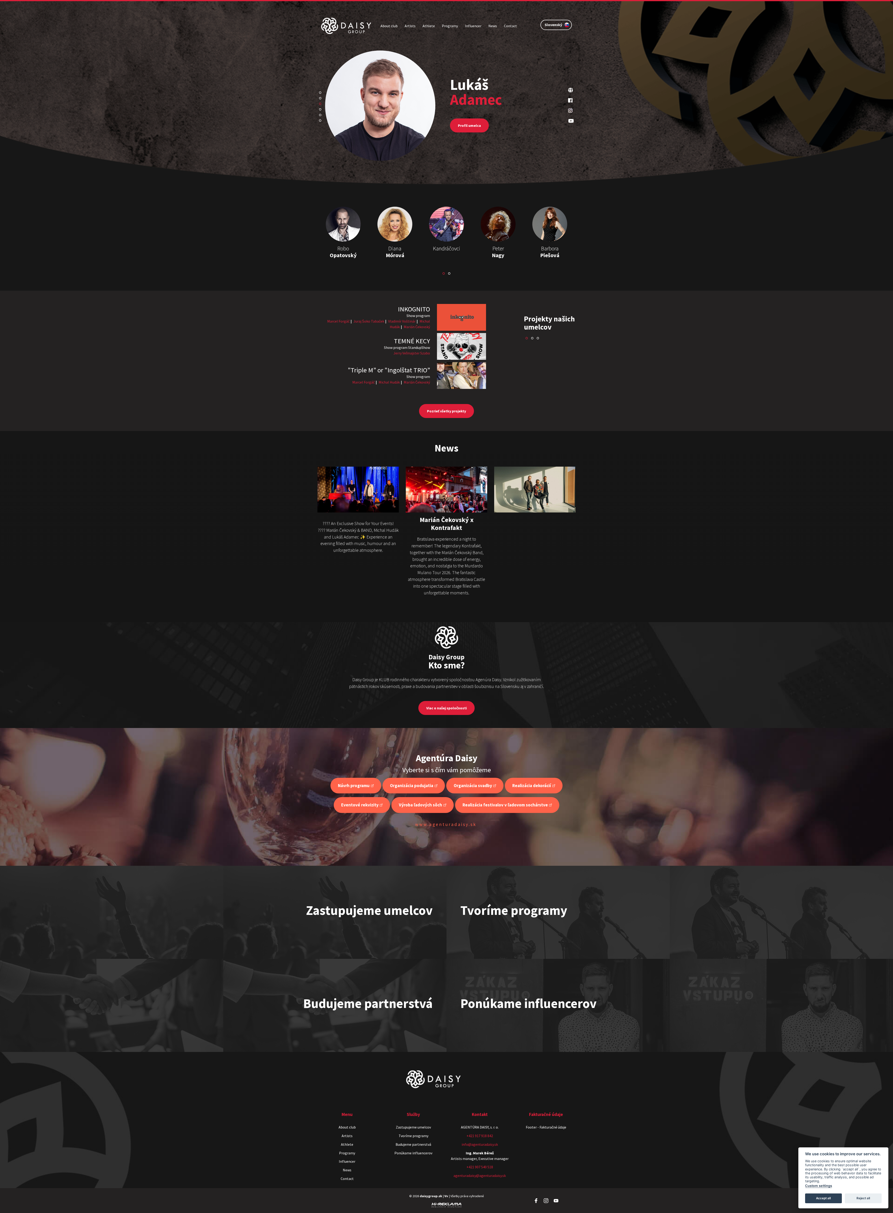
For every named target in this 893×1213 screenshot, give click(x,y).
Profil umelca (469, 131)
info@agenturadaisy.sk (480, 1144)
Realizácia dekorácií (531, 785)
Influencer (473, 26)
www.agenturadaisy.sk (445, 824)
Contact (510, 26)
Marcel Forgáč (338, 321)
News (492, 26)
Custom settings (818, 1186)
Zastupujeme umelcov (413, 1127)
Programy (450, 26)
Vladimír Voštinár (402, 321)
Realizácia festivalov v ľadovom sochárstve (505, 805)
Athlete (429, 26)
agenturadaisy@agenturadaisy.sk (479, 1175)
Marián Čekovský (417, 326)
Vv (446, 1196)
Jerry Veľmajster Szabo (411, 353)
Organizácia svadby (473, 785)
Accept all (823, 1198)
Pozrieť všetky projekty (446, 411)
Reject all (863, 1198)
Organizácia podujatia (411, 785)
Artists (410, 26)
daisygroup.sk (431, 1196)
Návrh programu (354, 785)
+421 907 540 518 (479, 1167)
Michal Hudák (389, 382)
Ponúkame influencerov (413, 1153)
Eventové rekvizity (360, 805)
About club (389, 26)
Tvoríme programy (413, 1135)
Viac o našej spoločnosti (446, 708)
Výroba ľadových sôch (420, 805)
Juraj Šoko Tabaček (368, 321)
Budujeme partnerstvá (413, 1144)
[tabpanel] (446, 117)
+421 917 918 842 (479, 1135)
